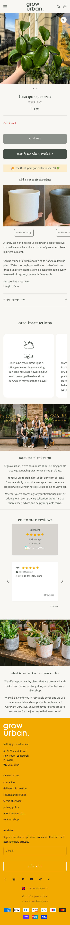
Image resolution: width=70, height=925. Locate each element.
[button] (8, 581)
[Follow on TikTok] (40, 879)
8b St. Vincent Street (14, 751)
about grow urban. (14, 813)
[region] (35, 581)
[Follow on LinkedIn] (49, 879)
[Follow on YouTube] (31, 879)
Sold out (35, 138)
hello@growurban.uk (15, 744)
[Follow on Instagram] (14, 879)
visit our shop (11, 819)
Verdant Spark (40, 901)
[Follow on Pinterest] (22, 879)
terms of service (12, 801)
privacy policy (11, 807)
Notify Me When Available (35, 154)
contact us (9, 782)
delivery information (15, 788)
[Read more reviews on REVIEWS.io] (35, 548)
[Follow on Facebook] (5, 879)
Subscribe (35, 866)
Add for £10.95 (23, 232)
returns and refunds (14, 795)
